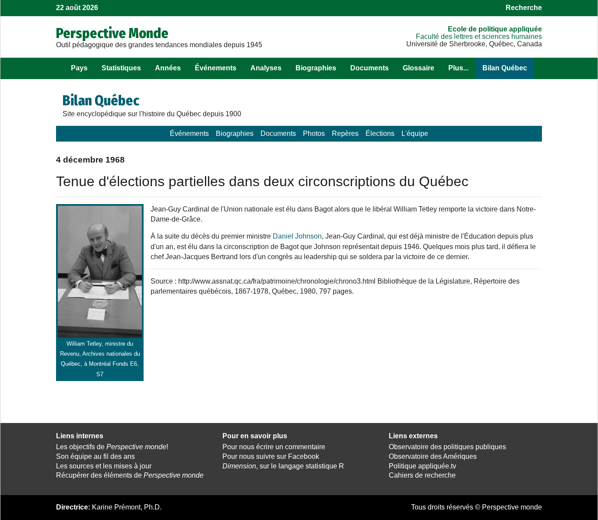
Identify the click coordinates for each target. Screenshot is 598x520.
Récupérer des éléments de (130, 475)
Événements (215, 68)
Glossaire (418, 68)
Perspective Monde (112, 33)
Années (168, 68)
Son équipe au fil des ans (95, 456)
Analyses (265, 68)
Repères (345, 133)
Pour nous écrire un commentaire (273, 447)
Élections (380, 133)
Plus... (458, 68)
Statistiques (121, 68)
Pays (79, 68)
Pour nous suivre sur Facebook (270, 456)
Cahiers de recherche (422, 475)
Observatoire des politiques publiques (447, 447)
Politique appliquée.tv (422, 466)
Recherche (524, 7)
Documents (369, 68)
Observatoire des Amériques (433, 456)
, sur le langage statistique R (283, 466)
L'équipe (414, 133)
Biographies (315, 68)
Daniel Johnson (297, 236)
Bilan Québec (504, 68)
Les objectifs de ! (112, 447)
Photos (314, 133)
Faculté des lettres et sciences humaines (479, 36)
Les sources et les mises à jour (103, 466)
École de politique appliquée (495, 29)
